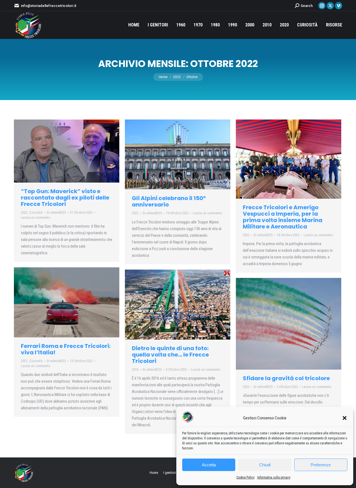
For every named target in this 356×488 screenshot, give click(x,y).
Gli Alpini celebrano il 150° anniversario (169, 201)
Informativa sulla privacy (273, 477)
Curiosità (36, 212)
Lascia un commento (35, 217)
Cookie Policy (245, 477)
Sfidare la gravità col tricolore (286, 378)
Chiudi (265, 464)
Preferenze (321, 464)
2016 (135, 369)
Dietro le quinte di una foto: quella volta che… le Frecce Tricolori (170, 354)
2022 (24, 212)
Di (56, 212)
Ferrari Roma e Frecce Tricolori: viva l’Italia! (65, 349)
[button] (344, 418)
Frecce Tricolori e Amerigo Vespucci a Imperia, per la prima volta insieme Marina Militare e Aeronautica (282, 216)
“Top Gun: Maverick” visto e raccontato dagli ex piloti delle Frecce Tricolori (65, 197)
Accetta (209, 464)
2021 (24, 361)
